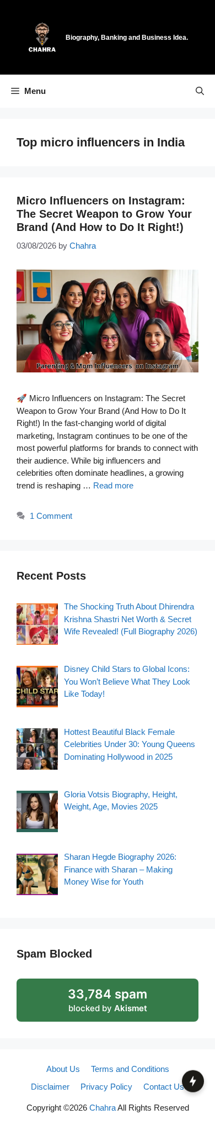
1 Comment (51, 516)
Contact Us (163, 1086)
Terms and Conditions (130, 1069)
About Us (63, 1069)
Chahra (102, 1107)
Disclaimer (50, 1086)
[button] (200, 91)
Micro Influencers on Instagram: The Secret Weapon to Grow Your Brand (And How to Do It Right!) (104, 213)
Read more (113, 485)
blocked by (121, 1004)
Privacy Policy (106, 1086)
